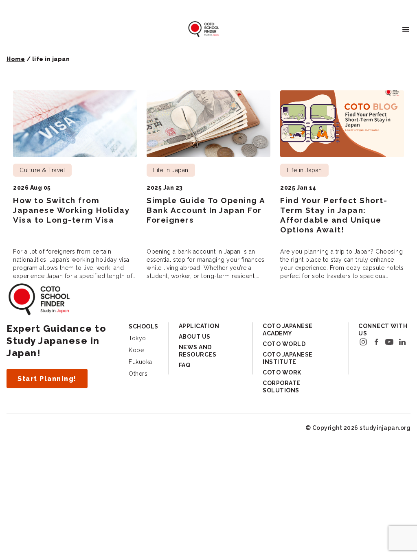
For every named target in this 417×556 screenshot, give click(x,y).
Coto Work (282, 372)
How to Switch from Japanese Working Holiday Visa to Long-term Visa (71, 210)
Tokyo (137, 338)
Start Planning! (47, 379)
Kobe (136, 350)
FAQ (185, 365)
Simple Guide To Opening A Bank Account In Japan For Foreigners (206, 210)
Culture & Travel (42, 170)
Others (138, 373)
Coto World (284, 344)
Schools (143, 326)
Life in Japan (171, 170)
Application (199, 326)
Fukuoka (140, 362)
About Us (195, 336)
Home (16, 59)
